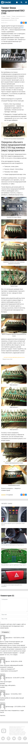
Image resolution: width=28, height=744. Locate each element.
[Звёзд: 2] (2, 494)
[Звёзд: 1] (1, 494)
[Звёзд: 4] (4, 494)
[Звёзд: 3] (3, 494)
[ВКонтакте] (21, 23)
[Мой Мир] (26, 23)
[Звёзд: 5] (5, 494)
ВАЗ (22, 28)
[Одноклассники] (24, 23)
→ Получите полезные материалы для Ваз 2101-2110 (13, 357)
